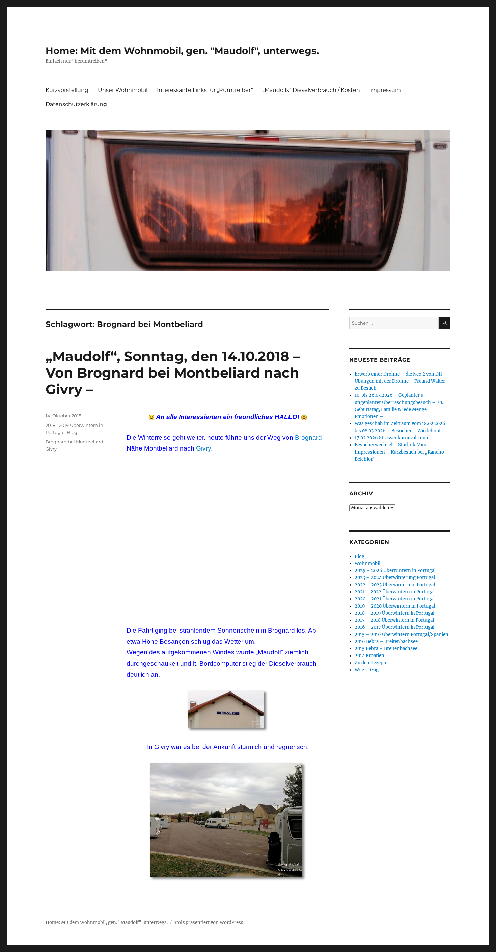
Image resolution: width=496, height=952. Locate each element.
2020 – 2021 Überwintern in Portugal (395, 599)
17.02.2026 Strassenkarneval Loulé (392, 438)
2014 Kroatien (369, 656)
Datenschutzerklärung (76, 104)
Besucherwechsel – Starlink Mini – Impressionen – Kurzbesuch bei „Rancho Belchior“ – (399, 452)
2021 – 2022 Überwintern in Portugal (395, 592)
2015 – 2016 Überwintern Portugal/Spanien (401, 634)
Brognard (308, 437)
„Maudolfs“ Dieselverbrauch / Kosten (311, 90)
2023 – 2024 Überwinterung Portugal (395, 578)
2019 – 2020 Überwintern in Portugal (395, 606)
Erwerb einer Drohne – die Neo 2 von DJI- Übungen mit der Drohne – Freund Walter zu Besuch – (400, 381)
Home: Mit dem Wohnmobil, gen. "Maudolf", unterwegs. (182, 50)
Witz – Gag (367, 670)
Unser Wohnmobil (122, 90)
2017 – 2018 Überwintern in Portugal (394, 620)
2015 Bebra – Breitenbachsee (386, 648)
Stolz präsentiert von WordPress (208, 922)
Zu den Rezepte (371, 663)
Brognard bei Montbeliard (74, 441)
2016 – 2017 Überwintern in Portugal (394, 627)
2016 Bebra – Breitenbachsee (386, 641)
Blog (72, 432)
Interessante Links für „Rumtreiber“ (205, 90)
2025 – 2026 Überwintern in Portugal (395, 570)
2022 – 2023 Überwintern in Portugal (395, 585)
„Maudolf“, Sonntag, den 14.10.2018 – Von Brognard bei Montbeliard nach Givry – (173, 372)
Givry (203, 448)
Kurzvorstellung (67, 90)
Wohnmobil (367, 563)
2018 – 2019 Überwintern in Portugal (394, 613)
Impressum (385, 90)
